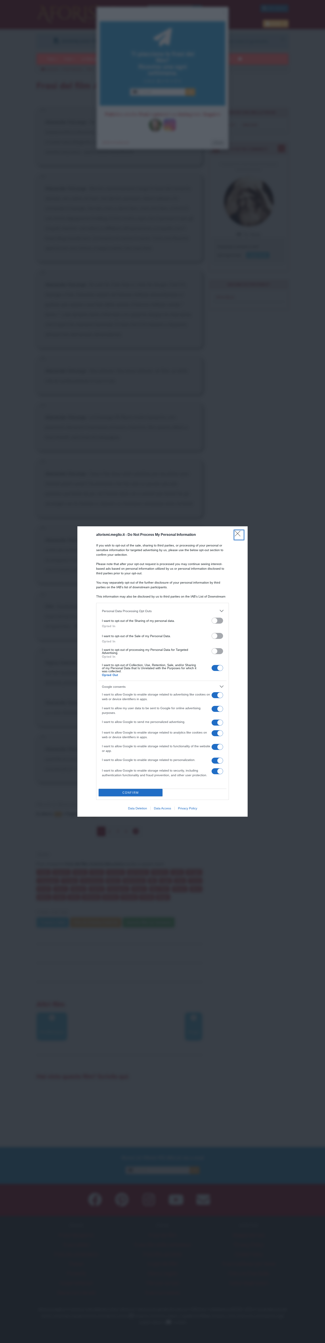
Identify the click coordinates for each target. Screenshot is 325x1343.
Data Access (162, 808)
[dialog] (162, 671)
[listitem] (162, 611)
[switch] (217, 621)
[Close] (239, 535)
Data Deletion (137, 808)
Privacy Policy (187, 808)
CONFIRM (130, 792)
